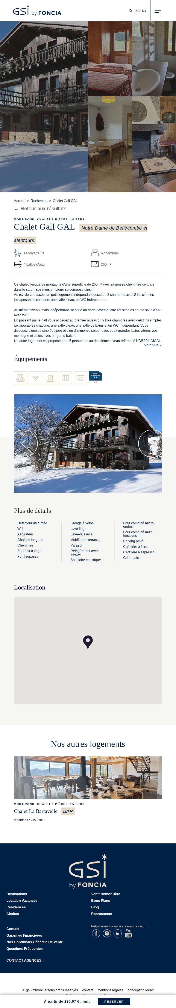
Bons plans (100, 900)
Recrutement (101, 914)
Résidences (16, 907)
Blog (95, 907)
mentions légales (110, 990)
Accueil (19, 201)
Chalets (12, 914)
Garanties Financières (24, 935)
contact (87, 990)
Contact (12, 929)
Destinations (16, 894)
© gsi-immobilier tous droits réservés (50, 990)
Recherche (39, 201)
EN (144, 10)
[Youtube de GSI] (128, 936)
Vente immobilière (105, 894)
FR (137, 10)
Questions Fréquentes (24, 949)
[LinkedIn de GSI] (118, 936)
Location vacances (22, 900)
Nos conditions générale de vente (34, 942)
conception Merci (141, 990)
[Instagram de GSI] (107, 936)
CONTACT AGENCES (23, 960)
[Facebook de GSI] (96, 936)
